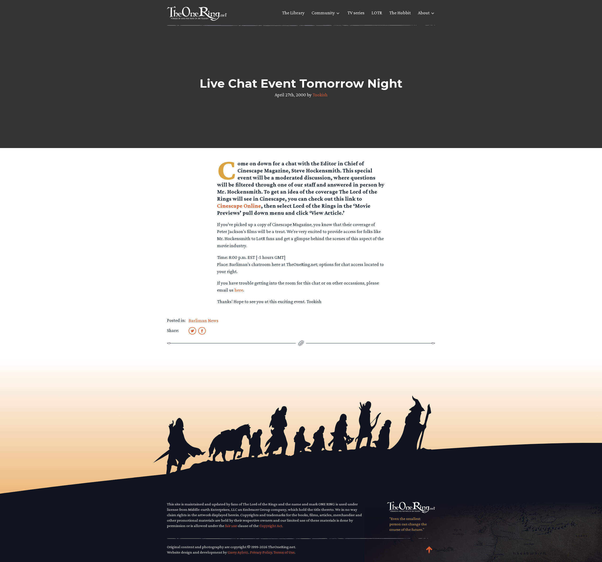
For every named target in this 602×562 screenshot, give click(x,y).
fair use (231, 525)
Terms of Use (284, 552)
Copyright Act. (271, 525)
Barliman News (203, 320)
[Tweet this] (192, 330)
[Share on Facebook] (202, 330)
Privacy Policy (261, 552)
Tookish (320, 94)
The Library (293, 12)
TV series (355, 12)
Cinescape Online (239, 206)
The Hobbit (400, 12)
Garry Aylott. (238, 552)
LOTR (377, 12)
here (238, 290)
